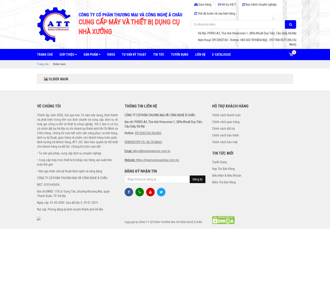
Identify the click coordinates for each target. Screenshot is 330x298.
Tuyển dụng (179, 54)
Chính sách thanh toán (226, 115)
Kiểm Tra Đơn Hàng (224, 182)
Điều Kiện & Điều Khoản (226, 175)
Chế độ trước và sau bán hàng (216, 13)
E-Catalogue (221, 54)
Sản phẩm (91, 54)
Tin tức (158, 54)
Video (111, 54)
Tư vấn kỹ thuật (134, 54)
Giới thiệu (67, 54)
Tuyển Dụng (219, 162)
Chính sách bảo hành (225, 135)
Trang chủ (45, 54)
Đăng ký (197, 179)
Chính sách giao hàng (226, 122)
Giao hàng (204, 4)
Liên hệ (200, 54)
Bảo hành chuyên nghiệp (261, 4)
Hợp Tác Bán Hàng (223, 169)
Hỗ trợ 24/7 (228, 4)
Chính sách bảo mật (225, 142)
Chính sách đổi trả (223, 128)
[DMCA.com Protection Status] (223, 219)
